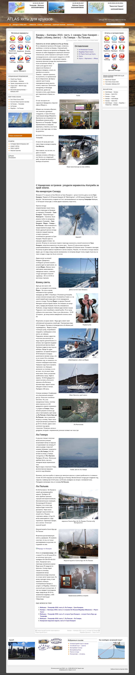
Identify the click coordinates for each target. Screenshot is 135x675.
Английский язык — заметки (78, 645)
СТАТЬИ (39, 24)
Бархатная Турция (110, 79)
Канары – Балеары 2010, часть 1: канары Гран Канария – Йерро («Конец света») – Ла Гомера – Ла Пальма (67, 36)
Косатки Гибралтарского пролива (19, 102)
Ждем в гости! (72, 669)
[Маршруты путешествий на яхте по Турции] (20, 38)
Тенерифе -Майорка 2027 (112, 84)
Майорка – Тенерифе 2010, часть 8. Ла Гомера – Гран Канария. (62, 607)
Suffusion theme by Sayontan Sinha (119, 669)
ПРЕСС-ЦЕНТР (14, 148)
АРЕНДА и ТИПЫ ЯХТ (19, 24)
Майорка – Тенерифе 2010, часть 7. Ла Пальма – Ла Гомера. (61, 618)
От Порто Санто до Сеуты (87, 54)
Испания (70, 40)
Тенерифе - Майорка (37, 5)
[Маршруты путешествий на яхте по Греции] (28, 38)
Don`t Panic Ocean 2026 (17, 99)
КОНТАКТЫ (70, 24)
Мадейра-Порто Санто (86, 52)
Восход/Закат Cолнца (76, 648)
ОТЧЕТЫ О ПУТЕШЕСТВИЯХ (90, 40)
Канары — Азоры (110, 96)
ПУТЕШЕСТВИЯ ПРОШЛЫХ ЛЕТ (19, 144)
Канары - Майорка (77, 40)
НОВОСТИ (32, 24)
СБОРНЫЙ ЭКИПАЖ (59, 24)
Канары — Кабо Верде (111, 98)
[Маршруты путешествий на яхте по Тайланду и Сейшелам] (12, 58)
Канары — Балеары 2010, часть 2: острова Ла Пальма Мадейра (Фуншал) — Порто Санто (83, 631)
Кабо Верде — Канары (111, 92)
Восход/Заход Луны (75, 650)
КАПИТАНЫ (47, 24)
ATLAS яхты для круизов (29, 19)
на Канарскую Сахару (86, 49)
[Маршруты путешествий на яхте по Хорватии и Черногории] (12, 47)
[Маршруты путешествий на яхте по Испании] (12, 38)
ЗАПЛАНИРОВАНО (37, 7)
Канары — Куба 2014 (111, 94)
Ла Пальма (13, 106)
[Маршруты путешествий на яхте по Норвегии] (20, 49)
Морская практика (15, 150)
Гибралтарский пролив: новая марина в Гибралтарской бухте (47, 631)
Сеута (81, 56)
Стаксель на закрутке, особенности (110, 640)
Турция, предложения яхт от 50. (19, 83)
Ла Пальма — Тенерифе (17, 104)
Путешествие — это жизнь (77, 654)
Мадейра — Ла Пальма (17, 108)
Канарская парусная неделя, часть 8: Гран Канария (58, 620)
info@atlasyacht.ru (63, 669)
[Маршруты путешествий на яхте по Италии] (28, 49)
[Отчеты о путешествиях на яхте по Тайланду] (107, 56)
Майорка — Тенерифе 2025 (17, 640)
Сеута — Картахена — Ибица (88, 58)
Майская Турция (78, 5)
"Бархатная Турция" (116, 6)
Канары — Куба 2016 (111, 100)
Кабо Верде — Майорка (17, 81)
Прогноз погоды (74, 652)
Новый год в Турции (15, 79)
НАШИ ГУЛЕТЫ (14, 146)
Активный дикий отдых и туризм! (79, 643)
